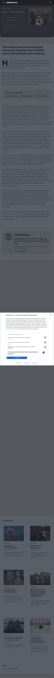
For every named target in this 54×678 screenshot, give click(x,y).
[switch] (44, 337)
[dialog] (27, 339)
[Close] (51, 315)
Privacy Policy (35, 362)
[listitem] (27, 334)
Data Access (27, 362)
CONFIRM (16, 357)
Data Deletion (19, 362)
